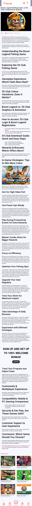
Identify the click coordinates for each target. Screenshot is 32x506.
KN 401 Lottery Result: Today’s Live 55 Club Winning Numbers (7, 495)
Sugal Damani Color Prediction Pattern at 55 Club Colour (7, 467)
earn (8, 59)
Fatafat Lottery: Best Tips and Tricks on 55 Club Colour (23, 481)
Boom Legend (17, 39)
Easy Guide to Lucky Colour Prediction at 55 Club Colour (6, 481)
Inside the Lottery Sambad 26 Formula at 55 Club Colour (22, 467)
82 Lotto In (14, 445)
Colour (7, 71)
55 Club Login (8, 131)
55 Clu (3, 71)
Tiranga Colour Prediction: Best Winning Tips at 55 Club (23, 495)
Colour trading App (22, 445)
